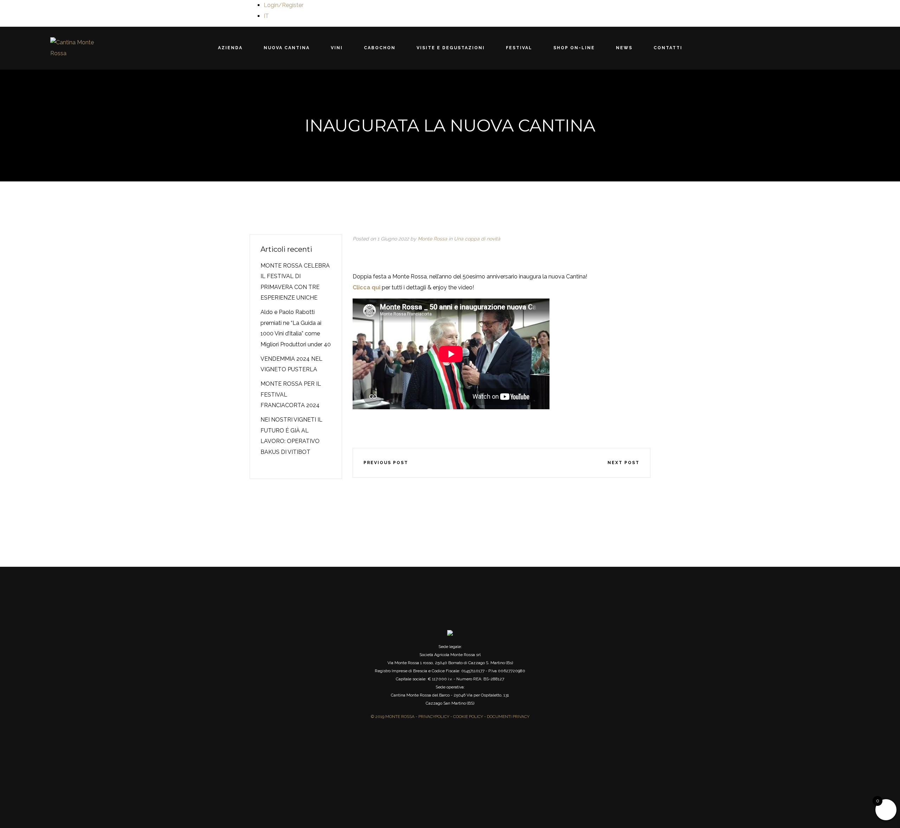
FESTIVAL (508, 47)
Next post (623, 462)
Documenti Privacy (508, 716)
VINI (358, 47)
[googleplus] (501, 462)
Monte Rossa (432, 239)
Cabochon (390, 47)
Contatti (625, 47)
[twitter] (480, 462)
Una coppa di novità (477, 239)
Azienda (272, 47)
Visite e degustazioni (451, 47)
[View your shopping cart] (845, 48)
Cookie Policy (468, 716)
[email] (542, 462)
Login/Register (283, 5)
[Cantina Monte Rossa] (73, 48)
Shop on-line (553, 47)
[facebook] (459, 462)
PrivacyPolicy (433, 716)
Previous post (386, 462)
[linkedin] (522, 462)
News (592, 47)
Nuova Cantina (318, 47)
